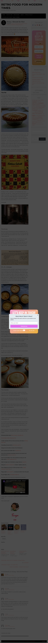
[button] (24, 316)
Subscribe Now (24, 326)
